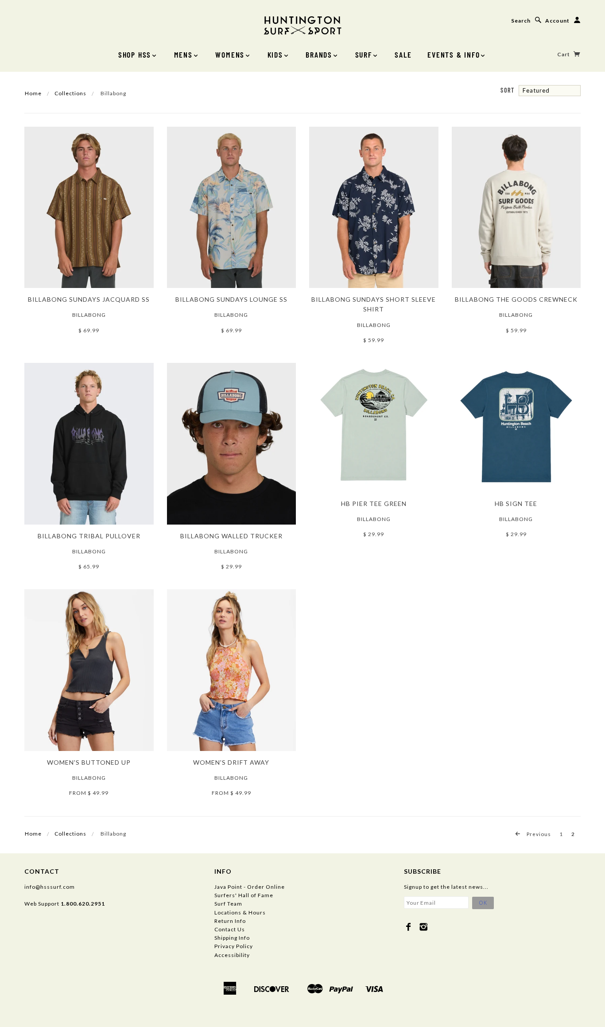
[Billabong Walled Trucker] (231, 443)
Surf (363, 54)
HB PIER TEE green (374, 503)
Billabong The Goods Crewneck (516, 299)
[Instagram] (423, 926)
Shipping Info (232, 937)
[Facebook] (408, 926)
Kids (275, 54)
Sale (403, 54)
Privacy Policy (233, 946)
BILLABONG (374, 519)
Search (521, 20)
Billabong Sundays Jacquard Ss (89, 299)
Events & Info (453, 54)
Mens (183, 54)
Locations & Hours (240, 912)
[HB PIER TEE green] (373, 427)
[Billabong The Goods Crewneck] (516, 206)
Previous (538, 834)
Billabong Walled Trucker (231, 536)
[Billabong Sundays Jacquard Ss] (89, 206)
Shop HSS (134, 54)
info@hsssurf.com (49, 886)
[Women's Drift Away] (231, 669)
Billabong (89, 314)
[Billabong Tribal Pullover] (89, 443)
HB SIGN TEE (516, 503)
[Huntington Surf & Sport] (302, 24)
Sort (507, 90)
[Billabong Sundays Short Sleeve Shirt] (373, 206)
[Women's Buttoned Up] (89, 669)
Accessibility (232, 955)
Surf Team (228, 903)
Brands (319, 54)
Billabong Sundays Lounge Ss (231, 299)
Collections (70, 93)
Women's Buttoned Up (89, 762)
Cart (564, 54)
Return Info (230, 921)
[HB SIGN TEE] (516, 427)
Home (33, 93)
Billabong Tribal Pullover (89, 536)
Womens (229, 54)
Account (557, 20)
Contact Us (229, 929)
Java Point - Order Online (249, 886)
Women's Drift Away (231, 762)
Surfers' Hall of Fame (243, 895)
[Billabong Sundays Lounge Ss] (231, 206)
